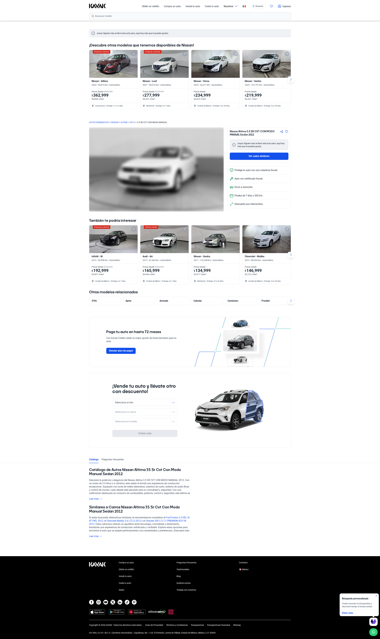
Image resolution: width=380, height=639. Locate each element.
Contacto (243, 562)
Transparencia (197, 625)
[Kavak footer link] (97, 577)
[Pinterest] (134, 602)
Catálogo (94, 459)
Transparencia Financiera (218, 625)
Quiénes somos (183, 583)
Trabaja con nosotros (186, 590)
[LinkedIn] (120, 602)
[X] (112, 602)
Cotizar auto (144, 433)
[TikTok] (127, 602)
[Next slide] (291, 79)
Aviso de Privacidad (154, 625)
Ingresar (286, 6)
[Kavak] (97, 6)
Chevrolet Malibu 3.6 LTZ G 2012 (124, 520)
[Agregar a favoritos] (286, 131)
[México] (244, 6)
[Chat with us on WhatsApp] (373, 632)
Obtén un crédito (150, 6)
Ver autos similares (259, 156)
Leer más (94, 498)
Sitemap (237, 625)
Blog (178, 576)
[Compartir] (281, 131)
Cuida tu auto (212, 6)
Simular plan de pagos (121, 350)
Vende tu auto (193, 6)
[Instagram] (98, 602)
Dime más (347, 613)
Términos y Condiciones (177, 625)
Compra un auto (172, 6)
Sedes (121, 590)
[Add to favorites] (133, 54)
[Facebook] (91, 602)
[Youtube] (105, 602)
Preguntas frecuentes (113, 459)
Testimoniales (182, 569)
